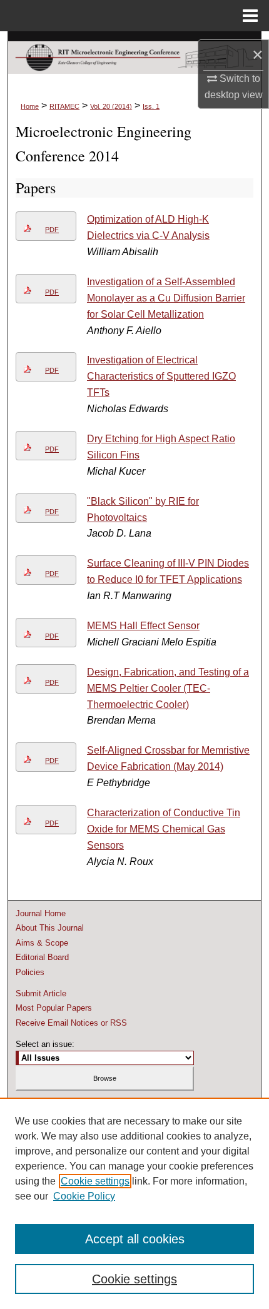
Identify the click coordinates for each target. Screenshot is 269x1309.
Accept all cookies (135, 1239)
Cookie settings (95, 1181)
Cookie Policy (84, 1196)
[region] (134, 1203)
